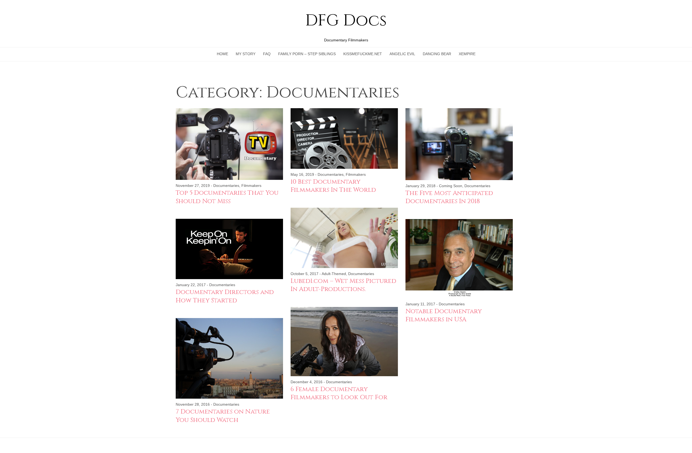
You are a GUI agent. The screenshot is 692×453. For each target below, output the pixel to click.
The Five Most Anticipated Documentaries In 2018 (449, 197)
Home (222, 54)
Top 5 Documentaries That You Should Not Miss (227, 197)
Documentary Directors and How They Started (225, 296)
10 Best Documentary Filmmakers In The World (333, 186)
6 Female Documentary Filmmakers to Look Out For (339, 393)
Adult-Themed (334, 274)
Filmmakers (251, 185)
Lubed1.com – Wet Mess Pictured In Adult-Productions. (343, 285)
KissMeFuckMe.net (362, 54)
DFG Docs (346, 20)
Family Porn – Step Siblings (307, 54)
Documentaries (226, 185)
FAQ (267, 54)
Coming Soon (450, 186)
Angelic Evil (402, 54)
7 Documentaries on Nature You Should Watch (223, 416)
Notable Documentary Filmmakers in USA (443, 315)
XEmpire (467, 54)
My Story (245, 54)
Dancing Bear (437, 54)
